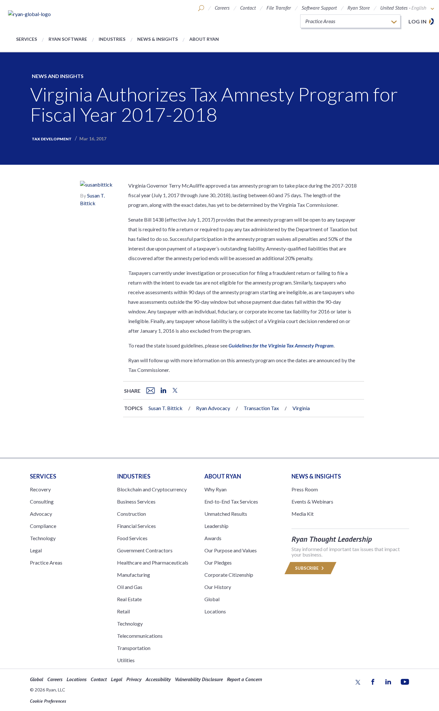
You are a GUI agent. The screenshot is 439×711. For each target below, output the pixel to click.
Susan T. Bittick (165, 408)
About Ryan (204, 39)
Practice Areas (46, 562)
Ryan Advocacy (213, 408)
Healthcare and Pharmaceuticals (152, 562)
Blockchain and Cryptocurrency (152, 489)
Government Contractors (145, 550)
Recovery (40, 489)
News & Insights (157, 39)
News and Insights (58, 76)
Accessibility (158, 679)
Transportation (133, 648)
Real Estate (129, 599)
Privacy (133, 679)
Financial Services (136, 526)
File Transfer (278, 7)
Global (212, 599)
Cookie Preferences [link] (48, 701)
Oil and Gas (129, 587)
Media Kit (302, 514)
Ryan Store (358, 7)
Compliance (43, 526)
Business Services (136, 501)
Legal (36, 550)
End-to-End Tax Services (231, 501)
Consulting (42, 501)
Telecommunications (140, 636)
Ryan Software (68, 39)
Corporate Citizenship (228, 575)
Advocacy (41, 514)
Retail (123, 611)
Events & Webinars (312, 501)
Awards (212, 538)
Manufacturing (133, 575)
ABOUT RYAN (222, 476)
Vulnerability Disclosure (199, 679)
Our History (217, 587)
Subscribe (307, 568)
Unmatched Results (225, 514)
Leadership (216, 526)
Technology (43, 538)
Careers (222, 7)
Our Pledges (218, 562)
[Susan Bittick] (96, 185)
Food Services (132, 538)
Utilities (126, 660)
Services (26, 39)
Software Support (319, 7)
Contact (248, 7)
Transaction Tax (261, 408)
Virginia (301, 408)
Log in (417, 21)
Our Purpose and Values (230, 550)
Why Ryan (215, 489)
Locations (215, 611)
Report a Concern (244, 679)
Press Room (304, 489)
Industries (112, 39)
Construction (131, 514)
